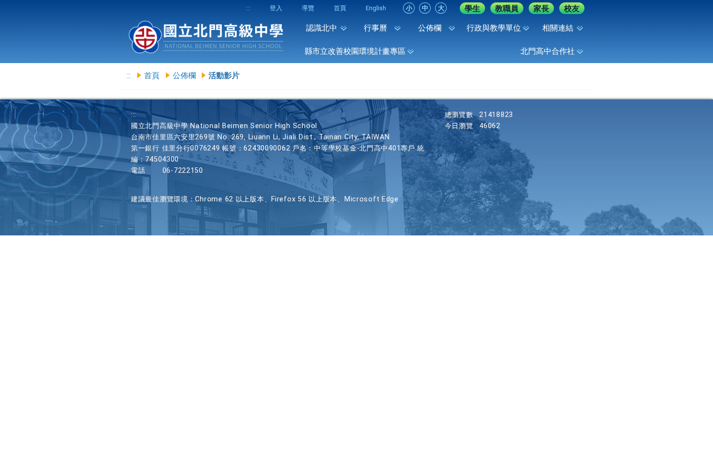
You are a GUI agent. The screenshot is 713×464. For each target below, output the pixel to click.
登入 (276, 8)
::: (248, 8)
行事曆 (375, 28)
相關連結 (557, 28)
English (376, 8)
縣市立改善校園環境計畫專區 (355, 51)
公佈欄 (429, 28)
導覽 (308, 8)
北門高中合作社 (547, 51)
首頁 (340, 8)
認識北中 (321, 28)
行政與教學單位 (494, 28)
